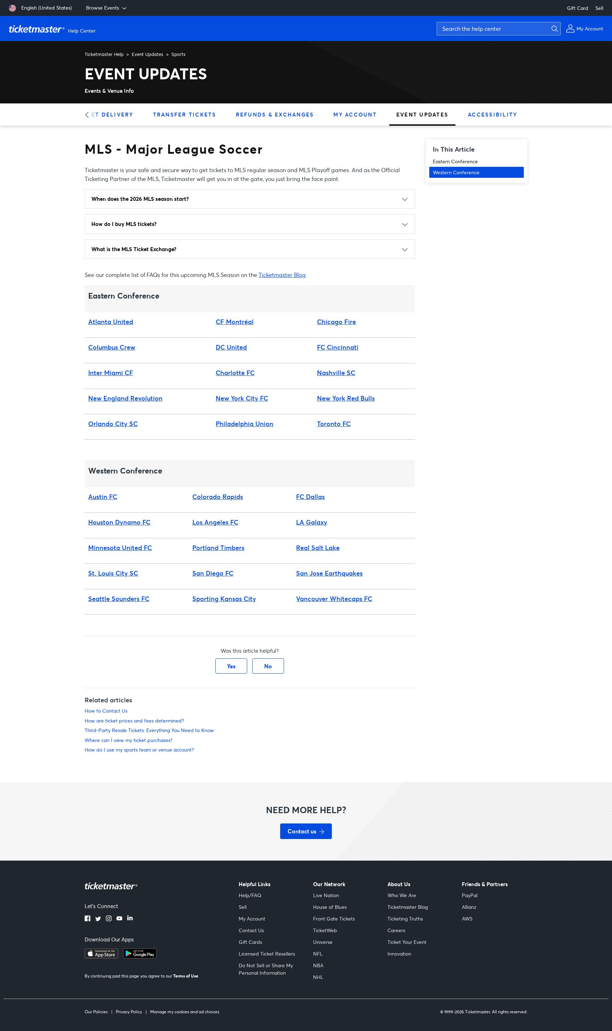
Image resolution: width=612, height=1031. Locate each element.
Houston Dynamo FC (119, 522)
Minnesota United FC (120, 547)
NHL (318, 977)
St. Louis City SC (113, 573)
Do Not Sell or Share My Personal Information (266, 969)
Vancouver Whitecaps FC (334, 598)
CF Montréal (235, 321)
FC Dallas (310, 496)
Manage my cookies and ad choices (184, 1011)
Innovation (399, 953)
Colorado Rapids (217, 496)
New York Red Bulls (346, 398)
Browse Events (102, 7)
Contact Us (251, 930)
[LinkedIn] (130, 919)
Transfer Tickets (184, 114)
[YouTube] (119, 919)
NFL (318, 953)
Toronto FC (334, 423)
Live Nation (326, 895)
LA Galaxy (311, 522)
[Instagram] (109, 919)
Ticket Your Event (406, 942)
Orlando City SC (113, 423)
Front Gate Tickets (334, 918)
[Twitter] (98, 919)
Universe (323, 942)
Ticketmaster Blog (282, 274)
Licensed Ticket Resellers (267, 953)
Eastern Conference (455, 161)
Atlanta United (110, 321)
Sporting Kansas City (224, 598)
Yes (231, 666)
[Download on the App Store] (101, 956)
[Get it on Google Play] (140, 956)
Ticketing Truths (405, 918)
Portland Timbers (218, 547)
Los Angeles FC (215, 522)
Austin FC (102, 496)
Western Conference (456, 172)
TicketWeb (325, 930)
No (268, 666)
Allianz (469, 906)
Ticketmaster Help (104, 54)
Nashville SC (336, 372)
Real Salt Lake (318, 547)
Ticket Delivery (105, 114)
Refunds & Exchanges (275, 114)
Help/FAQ (250, 895)
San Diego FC (212, 573)
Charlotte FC (235, 372)
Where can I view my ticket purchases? (128, 740)
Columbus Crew (111, 347)
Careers (396, 930)
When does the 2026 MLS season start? (140, 198)
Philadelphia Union (244, 423)
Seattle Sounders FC (118, 598)
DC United (231, 347)
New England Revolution (125, 398)
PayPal (469, 895)
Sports (178, 54)
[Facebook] (87, 919)
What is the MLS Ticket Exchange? (133, 249)
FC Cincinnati (337, 347)
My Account (355, 114)
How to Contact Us (106, 710)
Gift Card (577, 8)
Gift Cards (250, 942)
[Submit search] (553, 28)
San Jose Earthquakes (329, 573)
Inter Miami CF (110, 372)
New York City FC (242, 398)
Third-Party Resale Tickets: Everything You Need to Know (149, 730)
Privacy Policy (129, 1011)
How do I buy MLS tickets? (124, 223)
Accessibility (492, 114)
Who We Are (401, 895)
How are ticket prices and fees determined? (134, 720)
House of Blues (330, 906)
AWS (467, 918)
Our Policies (96, 1011)
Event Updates (147, 54)
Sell (599, 8)
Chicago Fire (336, 321)
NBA (318, 965)
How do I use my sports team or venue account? (139, 749)
